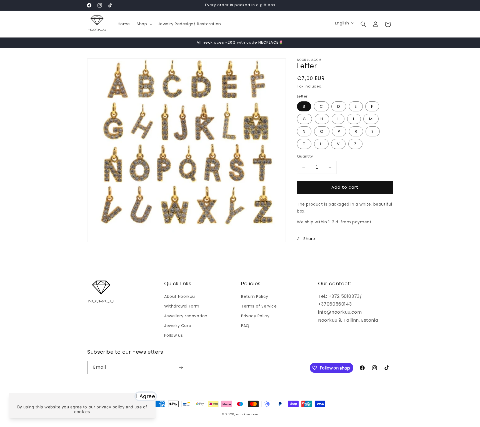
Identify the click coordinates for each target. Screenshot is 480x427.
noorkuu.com (247, 414)
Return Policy (254, 296)
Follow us (173, 335)
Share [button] (309, 238)
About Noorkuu (179, 296)
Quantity (305, 156)
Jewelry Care (177, 325)
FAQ (245, 325)
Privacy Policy (255, 316)
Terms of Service (259, 306)
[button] (143, 24)
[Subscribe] (181, 367)
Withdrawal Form (181, 306)
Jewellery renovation (186, 316)
